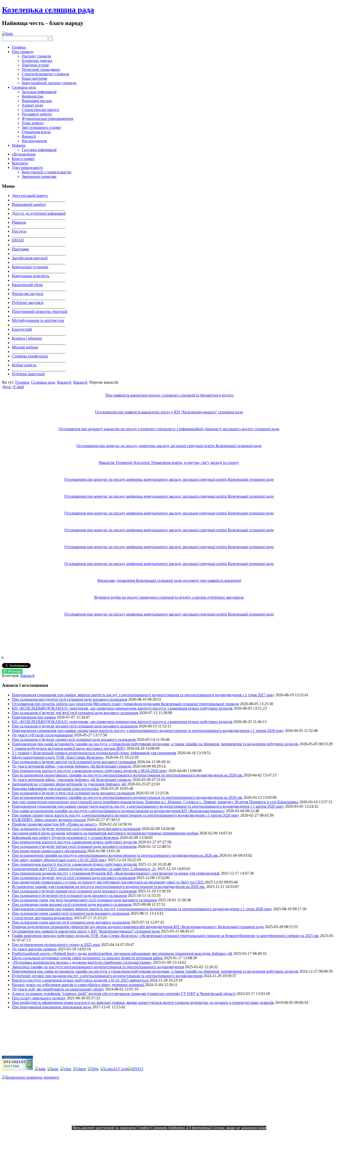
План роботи (33, 123)
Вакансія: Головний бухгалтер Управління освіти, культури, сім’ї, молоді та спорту (169, 462)
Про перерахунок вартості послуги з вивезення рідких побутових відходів (74, 842)
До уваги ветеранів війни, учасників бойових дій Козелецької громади (71, 766)
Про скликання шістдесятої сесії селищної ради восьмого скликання (69, 699)
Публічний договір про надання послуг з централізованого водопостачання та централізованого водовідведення (107, 976)
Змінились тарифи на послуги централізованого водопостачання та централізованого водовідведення (98, 967)
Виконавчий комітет (29, 204)
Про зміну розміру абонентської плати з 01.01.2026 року (59, 860)
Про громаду (23, 52)
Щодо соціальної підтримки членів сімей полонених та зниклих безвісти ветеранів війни (87, 958)
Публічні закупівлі (27, 302)
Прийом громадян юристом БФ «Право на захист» (54, 824)
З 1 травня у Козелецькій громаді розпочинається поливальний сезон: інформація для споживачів (94, 753)
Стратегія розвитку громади (45, 74)
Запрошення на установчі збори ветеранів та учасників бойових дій (69, 784)
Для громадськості (27, 167)
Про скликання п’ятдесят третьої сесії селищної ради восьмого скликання (74, 846)
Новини (18, 145)
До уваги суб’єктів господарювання (42, 735)
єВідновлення (23, 154)
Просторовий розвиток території (39, 311)
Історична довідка (37, 60)
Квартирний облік (27, 285)
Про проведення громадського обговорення (49, 851)
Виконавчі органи (37, 101)
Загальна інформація (39, 92)
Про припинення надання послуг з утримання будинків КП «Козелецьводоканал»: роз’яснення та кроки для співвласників (116, 873)
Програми (20, 249)
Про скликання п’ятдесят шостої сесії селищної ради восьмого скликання (74, 762)
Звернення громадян (39, 176)
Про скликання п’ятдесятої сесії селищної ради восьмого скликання (69, 895)
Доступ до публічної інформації (39, 213)
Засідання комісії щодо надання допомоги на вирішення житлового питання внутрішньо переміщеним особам (105, 833)
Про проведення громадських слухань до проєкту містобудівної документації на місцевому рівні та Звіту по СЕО (108, 882)
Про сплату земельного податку (39, 998)
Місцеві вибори (25, 347)
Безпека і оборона (27, 338)
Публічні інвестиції (28, 374)
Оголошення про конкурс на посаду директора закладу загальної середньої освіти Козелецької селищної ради (169, 446)
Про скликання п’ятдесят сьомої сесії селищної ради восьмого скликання (74, 739)
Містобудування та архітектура (38, 320)
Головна (19, 47)
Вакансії (29, 136)
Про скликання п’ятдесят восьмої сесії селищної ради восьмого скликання (75, 726)
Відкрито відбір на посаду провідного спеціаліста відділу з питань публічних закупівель (169, 597)
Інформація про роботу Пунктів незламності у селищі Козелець (65, 837)
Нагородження (34, 141)
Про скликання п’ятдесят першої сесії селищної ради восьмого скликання (74, 891)
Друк (7, 387)
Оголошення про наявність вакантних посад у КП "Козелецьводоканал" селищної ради (169, 412)
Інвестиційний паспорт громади (49, 83)
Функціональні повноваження (47, 118)
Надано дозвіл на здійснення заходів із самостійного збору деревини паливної (78, 985)
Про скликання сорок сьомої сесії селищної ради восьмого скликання (70, 913)
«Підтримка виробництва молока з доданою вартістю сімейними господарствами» (82, 962)
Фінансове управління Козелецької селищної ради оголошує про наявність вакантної (169, 580)
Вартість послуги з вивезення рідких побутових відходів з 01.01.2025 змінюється (80, 980)
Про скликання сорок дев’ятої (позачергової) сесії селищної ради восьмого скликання (84, 900)
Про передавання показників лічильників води (51, 1007)
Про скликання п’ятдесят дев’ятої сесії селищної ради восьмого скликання (75, 713)
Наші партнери (34, 78)
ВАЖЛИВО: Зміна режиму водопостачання (49, 820)
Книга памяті (23, 159)
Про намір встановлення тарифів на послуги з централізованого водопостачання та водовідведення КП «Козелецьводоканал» (118, 811)
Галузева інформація (39, 150)
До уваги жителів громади (34, 949)
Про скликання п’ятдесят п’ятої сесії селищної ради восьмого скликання (73, 793)
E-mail (18, 387)
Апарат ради (32, 105)
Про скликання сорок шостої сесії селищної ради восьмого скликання (71, 922)
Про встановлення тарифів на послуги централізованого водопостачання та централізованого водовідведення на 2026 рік (115, 855)
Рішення (19, 222)
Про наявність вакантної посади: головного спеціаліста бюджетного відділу (169, 395)
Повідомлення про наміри (34, 717)
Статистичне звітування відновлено (42, 918)
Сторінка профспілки (30, 356)
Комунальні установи (30, 267)
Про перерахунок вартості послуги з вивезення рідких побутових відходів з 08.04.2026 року (89, 771)
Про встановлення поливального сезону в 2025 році (56, 944)
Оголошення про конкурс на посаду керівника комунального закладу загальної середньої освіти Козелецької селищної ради (169, 479)
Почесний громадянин (41, 69)
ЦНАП (18, 240)
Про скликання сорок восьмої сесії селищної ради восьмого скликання (71, 904)
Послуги (19, 231)
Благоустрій (22, 329)
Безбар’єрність (24, 365)
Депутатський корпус (30, 195)
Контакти (20, 163)
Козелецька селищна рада (48, 9)
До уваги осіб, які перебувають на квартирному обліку (58, 989)
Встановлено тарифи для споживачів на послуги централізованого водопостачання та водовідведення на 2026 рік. (108, 886)
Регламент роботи (37, 114)
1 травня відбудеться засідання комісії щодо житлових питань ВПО (68, 748)
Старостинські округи (40, 109)
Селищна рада (24, 87)
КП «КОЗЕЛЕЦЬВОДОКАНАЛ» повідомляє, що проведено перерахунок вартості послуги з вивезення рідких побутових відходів (122, 708)
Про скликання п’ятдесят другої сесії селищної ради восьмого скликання (73, 878)
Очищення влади (36, 132)
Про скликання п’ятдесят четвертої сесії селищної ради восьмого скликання (76, 829)
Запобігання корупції (30, 258)
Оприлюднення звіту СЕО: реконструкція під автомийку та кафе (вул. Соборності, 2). (84, 869)
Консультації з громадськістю (46, 172)
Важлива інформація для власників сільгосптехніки (55, 788)
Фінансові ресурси (27, 294)
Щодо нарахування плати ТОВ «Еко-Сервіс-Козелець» (58, 757)
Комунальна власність (30, 276)
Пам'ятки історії (35, 65)
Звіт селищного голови (41, 127)
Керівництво (32, 96)
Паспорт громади (36, 56)
